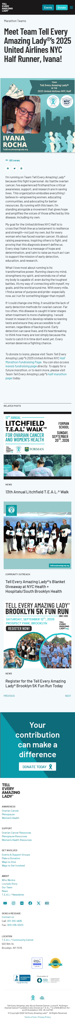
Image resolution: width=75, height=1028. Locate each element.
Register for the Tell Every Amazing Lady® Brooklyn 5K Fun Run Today (35, 683)
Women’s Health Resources (17, 839)
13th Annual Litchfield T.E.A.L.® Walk (37, 491)
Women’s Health (10, 817)
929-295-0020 (15, 924)
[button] (48, 7)
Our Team (7, 887)
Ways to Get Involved (13, 865)
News (5, 890)
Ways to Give (9, 861)
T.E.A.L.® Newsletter (13, 894)
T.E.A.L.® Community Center (17, 939)
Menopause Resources (14, 836)
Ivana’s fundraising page (21, 366)
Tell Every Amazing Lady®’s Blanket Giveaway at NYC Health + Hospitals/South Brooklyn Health (35, 586)
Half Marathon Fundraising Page (35, 360)
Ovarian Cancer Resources (16, 832)
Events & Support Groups (16, 854)
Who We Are (8, 880)
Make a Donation (11, 858)
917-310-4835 (14, 920)
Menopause (8, 814)
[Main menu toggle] (71, 7)
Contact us (8, 916)
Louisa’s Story (9, 883)
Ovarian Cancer (10, 810)
